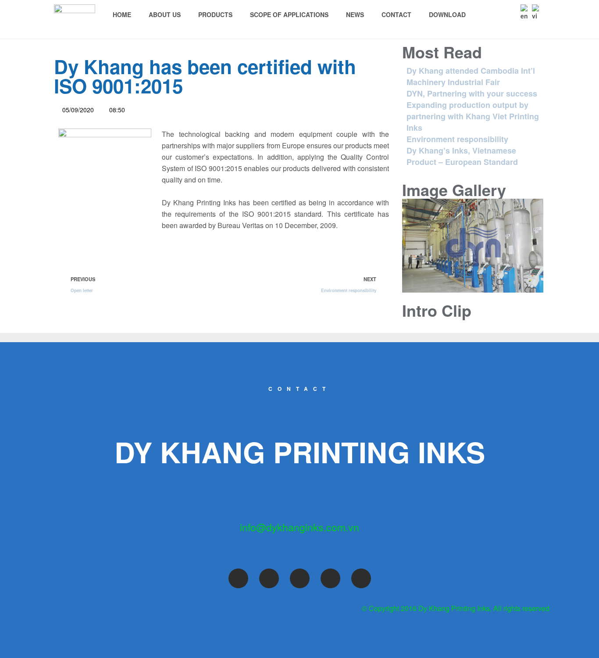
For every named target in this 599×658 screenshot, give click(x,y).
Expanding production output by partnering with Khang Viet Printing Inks (472, 116)
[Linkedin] (361, 578)
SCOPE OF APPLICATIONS (289, 14)
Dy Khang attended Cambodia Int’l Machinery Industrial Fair (470, 76)
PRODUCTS (215, 14)
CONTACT (396, 14)
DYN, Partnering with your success (471, 93)
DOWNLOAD (447, 14)
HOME (122, 14)
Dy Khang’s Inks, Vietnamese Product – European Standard (462, 156)
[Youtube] (300, 578)
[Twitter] (269, 578)
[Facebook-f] (238, 578)
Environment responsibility (457, 139)
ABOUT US (165, 14)
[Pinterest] (330, 578)
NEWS (355, 14)
